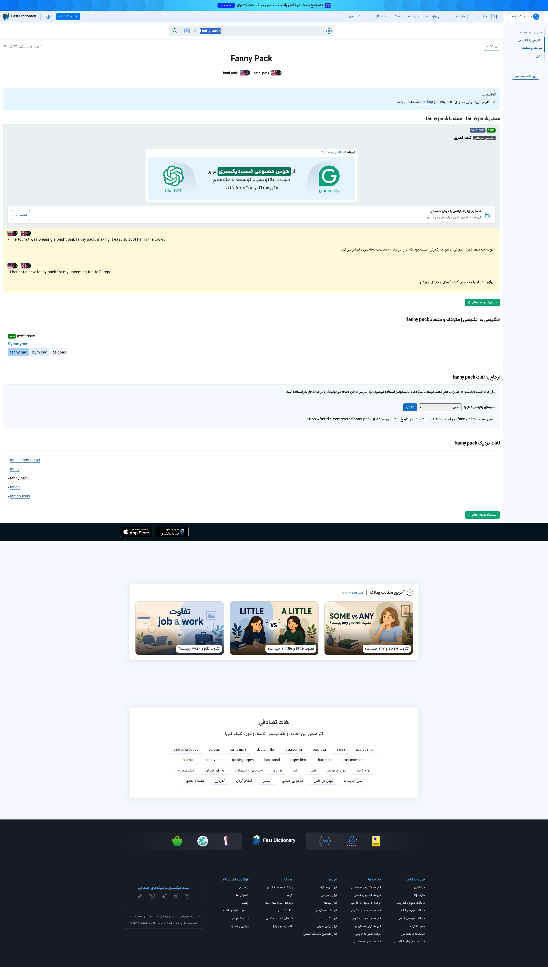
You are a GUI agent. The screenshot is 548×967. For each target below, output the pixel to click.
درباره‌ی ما (242, 895)
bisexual (189, 760)
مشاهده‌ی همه (352, 593)
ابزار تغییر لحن (328, 919)
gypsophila (294, 749)
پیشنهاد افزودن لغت (236, 911)
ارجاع (539, 56)
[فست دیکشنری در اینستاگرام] (187, 896)
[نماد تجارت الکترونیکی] (351, 841)
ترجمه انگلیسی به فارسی (366, 888)
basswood (272, 760)
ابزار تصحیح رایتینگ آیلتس (320, 934)
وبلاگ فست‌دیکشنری (280, 888)
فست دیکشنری (151, 917)
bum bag (426, 102)
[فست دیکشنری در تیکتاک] (140, 896)
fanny (14, 468)
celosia (214, 749)
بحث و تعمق (195, 780)
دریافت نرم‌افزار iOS (413, 911)
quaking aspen (243, 760)
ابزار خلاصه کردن (326, 911)
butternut (325, 760)
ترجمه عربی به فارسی (368, 934)
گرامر (290, 895)
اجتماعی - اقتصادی (249, 770)
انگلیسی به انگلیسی (530, 40)
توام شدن (363, 770)
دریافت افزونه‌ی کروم (412, 919)
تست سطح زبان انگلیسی (409, 942)
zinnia (341, 749)
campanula (238, 749)
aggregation (365, 749)
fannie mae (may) (25, 459)
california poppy (186, 749)
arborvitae (213, 760)
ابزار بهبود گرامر (328, 888)
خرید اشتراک (417, 926)
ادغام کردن (244, 780)
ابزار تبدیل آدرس (327, 926)
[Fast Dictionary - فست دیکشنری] (19, 16)
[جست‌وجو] (175, 31)
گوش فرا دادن (323, 780)
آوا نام (277, 770)
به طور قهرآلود (214, 770)
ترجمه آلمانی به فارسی (367, 895)
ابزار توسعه (330, 903)
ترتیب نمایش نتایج (523, 76)
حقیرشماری (186, 770)
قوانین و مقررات (239, 926)
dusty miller (266, 749)
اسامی (266, 780)
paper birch (298, 760)
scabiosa (319, 749)
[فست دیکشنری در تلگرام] (164, 896)
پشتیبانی (243, 888)
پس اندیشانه (353, 780)
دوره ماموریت (336, 770)
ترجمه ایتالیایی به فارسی (366, 919)
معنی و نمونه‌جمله (531, 32)
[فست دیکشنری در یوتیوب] (152, 896)
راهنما (245, 903)
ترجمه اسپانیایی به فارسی (365, 911)
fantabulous (20, 495)
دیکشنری (419, 888)
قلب (295, 770)
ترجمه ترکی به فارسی (368, 926)
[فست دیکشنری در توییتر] (175, 896)
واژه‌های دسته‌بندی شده (278, 903)
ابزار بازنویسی (329, 895)
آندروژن (220, 780)
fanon (15, 486)
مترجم (419, 895)
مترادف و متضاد (532, 48)
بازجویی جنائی (292, 780)
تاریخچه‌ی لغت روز (413, 934)
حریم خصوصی (240, 919)
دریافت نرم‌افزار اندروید (411, 903)
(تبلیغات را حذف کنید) (334, 152)
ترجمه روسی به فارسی (367, 942)
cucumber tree (354, 760)
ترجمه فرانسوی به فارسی (366, 903)
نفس (312, 770)
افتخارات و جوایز (283, 926)
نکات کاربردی (285, 911)
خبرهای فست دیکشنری (279, 919)
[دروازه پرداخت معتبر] (376, 841)
